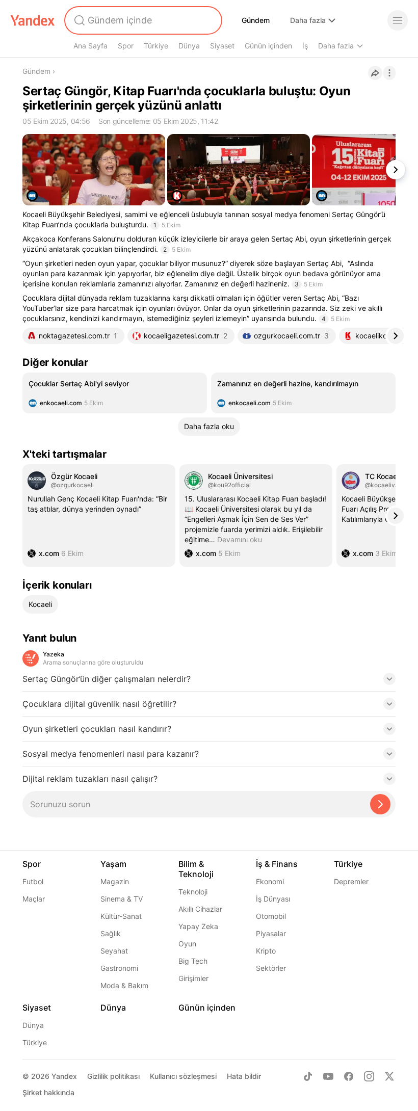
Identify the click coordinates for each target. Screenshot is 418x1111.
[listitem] (114, 393)
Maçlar (33, 898)
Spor (126, 45)
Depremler (351, 881)
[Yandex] (32, 20)
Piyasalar (271, 933)
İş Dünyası (273, 898)
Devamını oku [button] (239, 539)
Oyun (187, 943)
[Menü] (397, 20)
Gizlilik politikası (113, 1076)
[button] (209, 682)
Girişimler (193, 978)
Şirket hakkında (48, 1092)
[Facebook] (348, 1076)
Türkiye (156, 45)
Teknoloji (192, 891)
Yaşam (113, 864)
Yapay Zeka (198, 926)
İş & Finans (277, 864)
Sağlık (110, 933)
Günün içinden (268, 45)
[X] (389, 1076)
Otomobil (271, 916)
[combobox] (142, 20)
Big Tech (192, 961)
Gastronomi (119, 968)
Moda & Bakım (124, 985)
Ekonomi (270, 881)
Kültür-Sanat (121, 916)
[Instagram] (369, 1076)
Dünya (189, 45)
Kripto (266, 950)
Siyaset (222, 45)
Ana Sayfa (90, 45)
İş (305, 45)
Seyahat (114, 950)
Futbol (32, 881)
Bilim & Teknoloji (196, 869)
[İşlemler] (389, 73)
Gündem (256, 20)
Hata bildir (244, 1076)
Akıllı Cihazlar (200, 909)
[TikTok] (308, 1076)
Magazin (114, 881)
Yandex (64, 1076)
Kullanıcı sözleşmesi (183, 1076)
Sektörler (271, 968)
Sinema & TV (121, 898)
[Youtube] (328, 1076)
